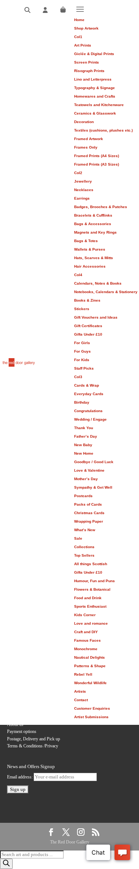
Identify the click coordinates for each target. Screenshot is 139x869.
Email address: (20, 777)
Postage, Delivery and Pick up (33, 738)
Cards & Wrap (86, 385)
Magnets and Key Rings (95, 232)
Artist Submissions (91, 717)
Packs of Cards (88, 504)
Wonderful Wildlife (90, 683)
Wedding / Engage (90, 419)
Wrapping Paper (88, 521)
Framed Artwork (88, 139)
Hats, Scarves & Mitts (93, 258)
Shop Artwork (86, 28)
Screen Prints (86, 62)
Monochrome (85, 649)
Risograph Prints (89, 71)
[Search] (27, 10)
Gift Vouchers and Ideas (96, 317)
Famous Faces (87, 640)
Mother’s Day (86, 479)
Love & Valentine (89, 470)
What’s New (84, 530)
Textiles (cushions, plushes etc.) (103, 130)
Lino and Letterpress (93, 79)
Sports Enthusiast (90, 606)
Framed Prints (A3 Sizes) (96, 164)
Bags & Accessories (92, 224)
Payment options (21, 731)
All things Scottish (90, 564)
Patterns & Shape (90, 666)
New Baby (83, 445)
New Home (83, 453)
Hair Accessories (90, 266)
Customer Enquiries (92, 708)
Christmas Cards (89, 513)
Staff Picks (84, 368)
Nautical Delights (89, 657)
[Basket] (63, 10)
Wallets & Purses (89, 249)
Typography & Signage (94, 88)
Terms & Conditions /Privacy (32, 746)
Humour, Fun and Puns (94, 581)
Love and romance (91, 623)
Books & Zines (87, 300)
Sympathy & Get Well (93, 487)
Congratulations (88, 411)
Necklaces (83, 190)
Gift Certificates (88, 326)
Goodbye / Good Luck (93, 462)
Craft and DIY (86, 632)
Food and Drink (88, 598)
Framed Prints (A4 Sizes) (96, 156)
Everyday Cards (88, 394)
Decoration (84, 122)
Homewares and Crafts (94, 96)
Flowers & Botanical (92, 589)
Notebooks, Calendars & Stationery (106, 292)
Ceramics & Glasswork (95, 113)
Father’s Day (85, 436)
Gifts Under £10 (88, 334)
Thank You (83, 428)
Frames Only (85, 147)
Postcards (83, 496)
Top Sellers (84, 555)
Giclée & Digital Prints (94, 54)
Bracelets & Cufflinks (93, 215)
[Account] (45, 10)
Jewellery (83, 181)
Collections (84, 547)
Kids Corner (85, 615)
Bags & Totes (86, 241)
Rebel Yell (83, 674)
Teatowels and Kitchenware (99, 105)
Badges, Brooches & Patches (100, 207)
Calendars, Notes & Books (98, 283)
